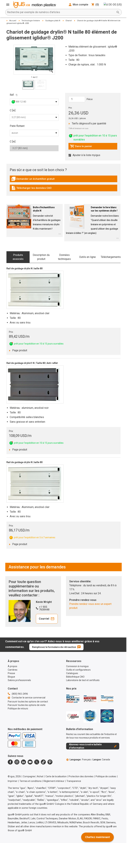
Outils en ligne (87, 257)
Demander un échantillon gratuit (33, 179)
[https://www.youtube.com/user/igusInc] (30, 762)
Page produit (22, 350)
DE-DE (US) (115, 4)
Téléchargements (111, 257)
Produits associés (18, 257)
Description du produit (41, 257)
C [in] (12, 110)
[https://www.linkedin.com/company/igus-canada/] (23, 762)
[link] (63, 180)
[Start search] (118, 12)
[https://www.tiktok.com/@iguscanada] (43, 762)
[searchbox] (61, 12)
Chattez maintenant (97, 837)
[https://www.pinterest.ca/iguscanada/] (49, 762)
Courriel (44, 618)
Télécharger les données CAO (31, 188)
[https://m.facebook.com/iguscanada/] (10, 762)
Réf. (12, 94)
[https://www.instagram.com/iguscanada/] (16, 762)
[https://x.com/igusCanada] (36, 762)
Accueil (12, 21)
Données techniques (64, 257)
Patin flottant (17, 126)
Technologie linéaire (30, 21)
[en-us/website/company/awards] (72, 698)
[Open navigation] (7, 5)
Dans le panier (81, 147)
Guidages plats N (52, 21)
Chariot (68, 21)
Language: (80, 759)
